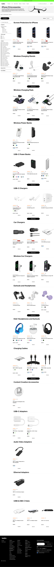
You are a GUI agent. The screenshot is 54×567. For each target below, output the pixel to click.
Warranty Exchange (28, 549)
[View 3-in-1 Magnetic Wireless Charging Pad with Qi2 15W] (33, 100)
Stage (14, 400)
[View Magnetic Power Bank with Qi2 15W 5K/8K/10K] (19, 132)
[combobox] (43, 4)
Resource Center (19, 545)
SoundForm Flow (29, 304)
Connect (14, 460)
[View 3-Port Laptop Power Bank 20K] (33, 164)
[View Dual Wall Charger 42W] (33, 198)
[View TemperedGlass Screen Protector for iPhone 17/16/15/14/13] (47, 32)
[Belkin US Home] (3, 3)
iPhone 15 (10, 14)
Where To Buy (19, 551)
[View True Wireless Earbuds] (19, 295)
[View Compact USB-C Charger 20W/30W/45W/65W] (19, 198)
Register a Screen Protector (27, 543)
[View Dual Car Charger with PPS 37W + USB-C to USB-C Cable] (33, 232)
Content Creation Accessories (11, 550)
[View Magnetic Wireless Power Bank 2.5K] (33, 132)
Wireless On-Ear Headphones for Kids (19, 338)
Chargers (10, 544)
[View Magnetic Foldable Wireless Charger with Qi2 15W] (47, 66)
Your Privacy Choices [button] (41, 552)
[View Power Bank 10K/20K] (47, 164)
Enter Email (38, 543)
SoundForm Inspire (44, 337)
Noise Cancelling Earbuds (31, 305)
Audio (10, 551)
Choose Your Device (5, 14)
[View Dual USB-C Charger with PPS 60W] (47, 198)
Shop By (2, 14)
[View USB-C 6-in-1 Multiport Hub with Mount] (19, 510)
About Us (18, 541)
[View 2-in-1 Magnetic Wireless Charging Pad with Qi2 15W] (47, 100)
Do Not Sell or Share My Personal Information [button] (43, 551)
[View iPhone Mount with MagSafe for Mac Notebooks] (19, 392)
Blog (18, 546)
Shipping (26, 550)
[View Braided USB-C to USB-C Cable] (33, 358)
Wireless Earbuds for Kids (31, 338)
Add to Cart (47, 115)
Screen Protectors (12, 546)
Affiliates (26, 554)
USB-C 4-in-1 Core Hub (45, 520)
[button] (50, 4)
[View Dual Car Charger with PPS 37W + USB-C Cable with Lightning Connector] (19, 232)
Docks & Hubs (11, 545)
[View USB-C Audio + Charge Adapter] (19, 421)
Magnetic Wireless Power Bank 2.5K (33, 142)
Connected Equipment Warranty (28, 547)
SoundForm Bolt (43, 304)
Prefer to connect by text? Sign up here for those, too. (44, 546)
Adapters (10, 554)
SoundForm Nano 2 (30, 337)
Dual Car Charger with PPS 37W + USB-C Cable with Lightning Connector (18, 243)
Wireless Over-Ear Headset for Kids (47, 338)
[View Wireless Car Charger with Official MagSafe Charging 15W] (33, 266)
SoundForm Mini (15, 337)
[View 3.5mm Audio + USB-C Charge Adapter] (33, 421)
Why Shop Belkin (19, 550)
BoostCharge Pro (30, 74)
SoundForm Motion (16, 304)
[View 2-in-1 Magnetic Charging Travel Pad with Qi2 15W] (19, 100)
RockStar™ (14, 429)
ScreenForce (15, 41)
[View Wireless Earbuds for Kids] (33, 328)
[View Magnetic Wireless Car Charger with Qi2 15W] (19, 266)
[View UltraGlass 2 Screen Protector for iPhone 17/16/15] (33, 32)
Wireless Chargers (12, 541)
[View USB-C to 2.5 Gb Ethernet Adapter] (19, 482)
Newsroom (18, 544)
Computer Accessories (12, 556)
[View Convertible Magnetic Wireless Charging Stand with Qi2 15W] (33, 66)
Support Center (27, 541)
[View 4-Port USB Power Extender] (47, 232)
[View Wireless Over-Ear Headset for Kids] (47, 328)
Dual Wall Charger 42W (30, 207)
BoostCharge (15, 74)
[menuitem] (12, 4)
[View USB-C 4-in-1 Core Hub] (47, 510)
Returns (26, 551)
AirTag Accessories (12, 555)
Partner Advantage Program (27, 556)
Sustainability (19, 549)
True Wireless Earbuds (16, 305)
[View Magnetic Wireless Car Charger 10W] (47, 266)
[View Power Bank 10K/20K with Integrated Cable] (19, 164)
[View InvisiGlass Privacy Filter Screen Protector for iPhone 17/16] (19, 32)
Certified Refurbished (12, 559)
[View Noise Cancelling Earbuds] (33, 295)
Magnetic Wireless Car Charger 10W (47, 275)
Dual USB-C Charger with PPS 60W (47, 207)
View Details (19, 115)
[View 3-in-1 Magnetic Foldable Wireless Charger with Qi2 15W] (19, 66)
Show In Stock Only (5, 22)
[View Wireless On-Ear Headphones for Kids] (19, 328)
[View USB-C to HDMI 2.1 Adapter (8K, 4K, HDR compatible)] (19, 451)
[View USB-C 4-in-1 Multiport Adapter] (33, 510)
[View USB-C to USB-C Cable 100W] (47, 358)
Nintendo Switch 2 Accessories (12, 548)
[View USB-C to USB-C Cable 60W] (19, 358)
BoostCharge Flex (16, 366)
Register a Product (27, 544)
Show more (33, 52)
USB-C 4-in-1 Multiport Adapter (32, 520)
